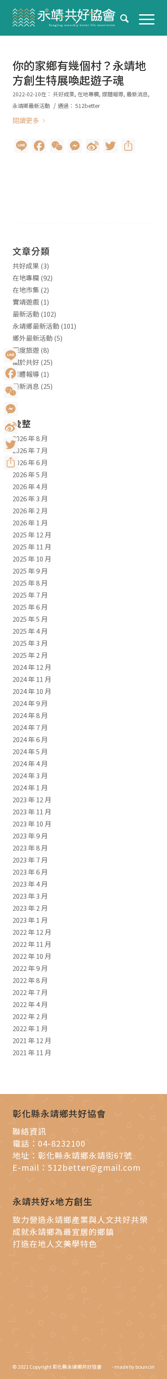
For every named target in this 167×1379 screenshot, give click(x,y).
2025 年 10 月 (31, 558)
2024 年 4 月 (30, 763)
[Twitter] (11, 445)
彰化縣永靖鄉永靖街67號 (85, 1155)
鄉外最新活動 (32, 338)
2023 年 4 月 (30, 883)
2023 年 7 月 (30, 859)
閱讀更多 (25, 120)
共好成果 (63, 94)
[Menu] (142, 18)
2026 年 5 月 (30, 474)
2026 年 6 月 (30, 462)
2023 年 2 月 (30, 907)
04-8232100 (62, 1143)
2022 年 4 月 (30, 1004)
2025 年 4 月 (30, 631)
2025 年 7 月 (30, 594)
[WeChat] (11, 391)
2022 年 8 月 (30, 980)
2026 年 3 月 (30, 498)
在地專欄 (88, 94)
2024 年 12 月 (31, 667)
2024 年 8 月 (30, 715)
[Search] (120, 18)
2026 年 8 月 (30, 438)
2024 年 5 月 (30, 751)
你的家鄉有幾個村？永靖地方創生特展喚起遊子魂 (79, 72)
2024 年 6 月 (30, 739)
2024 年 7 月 (30, 727)
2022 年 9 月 (30, 968)
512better (87, 105)
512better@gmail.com (94, 1167)
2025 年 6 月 (30, 606)
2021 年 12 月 (31, 1040)
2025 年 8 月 (30, 582)
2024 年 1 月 (30, 787)
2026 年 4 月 (30, 486)
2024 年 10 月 (31, 691)
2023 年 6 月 (30, 871)
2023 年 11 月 (31, 811)
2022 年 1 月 (30, 1028)
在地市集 (25, 289)
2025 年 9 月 (30, 570)
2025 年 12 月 (31, 534)
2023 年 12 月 (31, 799)
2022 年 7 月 (30, 992)
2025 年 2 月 (30, 655)
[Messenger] (11, 409)
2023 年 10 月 (31, 823)
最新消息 (137, 94)
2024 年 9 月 (30, 703)
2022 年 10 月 (31, 956)
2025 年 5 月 (30, 618)
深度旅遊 (25, 350)
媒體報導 (112, 94)
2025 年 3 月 (30, 643)
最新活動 (25, 313)
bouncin (145, 1366)
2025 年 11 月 (31, 546)
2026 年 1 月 (30, 522)
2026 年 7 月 (30, 450)
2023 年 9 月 (30, 835)
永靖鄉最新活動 (31, 105)
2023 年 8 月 (30, 847)
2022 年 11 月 (31, 944)
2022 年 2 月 (30, 1016)
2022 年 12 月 (31, 932)
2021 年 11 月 (31, 1052)
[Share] (11, 462)
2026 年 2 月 (30, 510)
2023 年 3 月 (30, 895)
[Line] (11, 355)
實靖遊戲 (25, 301)
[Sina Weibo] (11, 427)
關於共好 (25, 362)
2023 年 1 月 (30, 920)
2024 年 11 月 (31, 679)
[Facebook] (11, 373)
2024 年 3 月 (30, 775)
